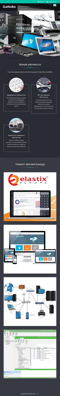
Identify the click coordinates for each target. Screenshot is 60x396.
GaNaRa (37, 393)
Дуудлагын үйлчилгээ (16, 95)
